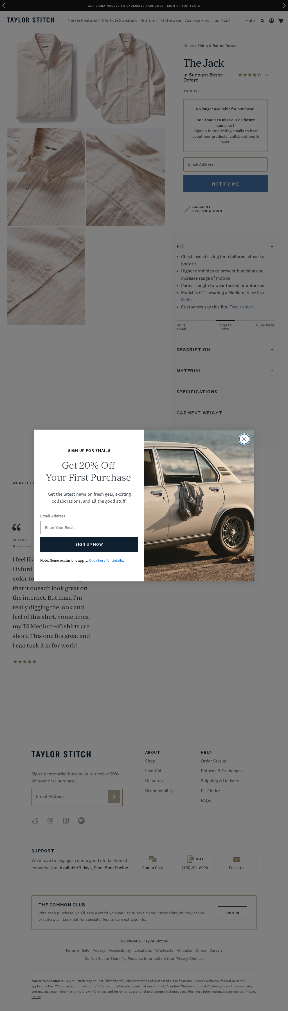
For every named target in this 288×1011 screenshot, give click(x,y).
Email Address (53, 515)
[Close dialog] (244, 439)
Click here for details (106, 560)
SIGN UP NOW (89, 544)
